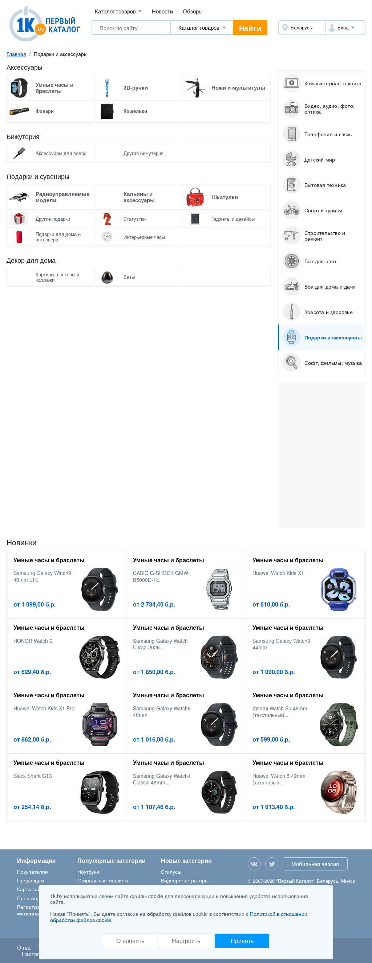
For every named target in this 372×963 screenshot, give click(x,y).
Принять (242, 941)
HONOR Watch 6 (32, 640)
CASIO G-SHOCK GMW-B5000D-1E (161, 576)
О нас (24, 947)
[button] (345, 27)
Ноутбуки (88, 871)
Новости (162, 11)
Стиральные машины (102, 880)
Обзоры (193, 11)
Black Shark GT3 (32, 775)
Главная (16, 54)
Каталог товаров (118, 11)
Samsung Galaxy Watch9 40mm (162, 711)
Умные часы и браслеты (49, 560)
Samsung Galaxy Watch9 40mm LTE (42, 576)
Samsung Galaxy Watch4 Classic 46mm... (162, 779)
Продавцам (30, 880)
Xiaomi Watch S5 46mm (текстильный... (279, 711)
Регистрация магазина (33, 910)
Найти (250, 28)
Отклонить (130, 941)
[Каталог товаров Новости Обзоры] (202, 27)
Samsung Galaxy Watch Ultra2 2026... (160, 644)
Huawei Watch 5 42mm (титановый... (279, 779)
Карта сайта (31, 889)
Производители (35, 898)
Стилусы (171, 871)
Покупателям (33, 871)
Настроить (186, 941)
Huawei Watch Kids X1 (278, 572)
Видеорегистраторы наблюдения (185, 883)
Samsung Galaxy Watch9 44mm (281, 644)
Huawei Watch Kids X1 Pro (43, 708)
